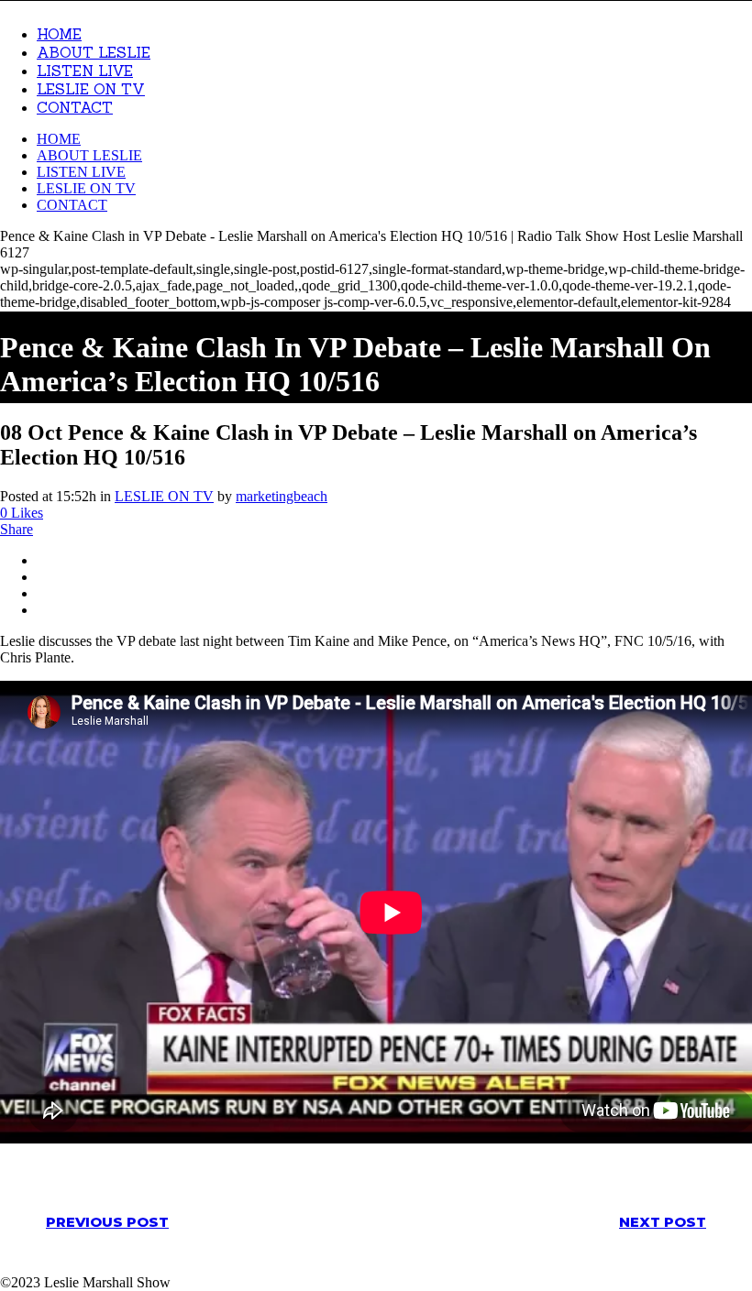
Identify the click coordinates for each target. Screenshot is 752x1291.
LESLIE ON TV (164, 496)
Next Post (662, 1222)
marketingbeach (281, 496)
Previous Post (107, 1222)
